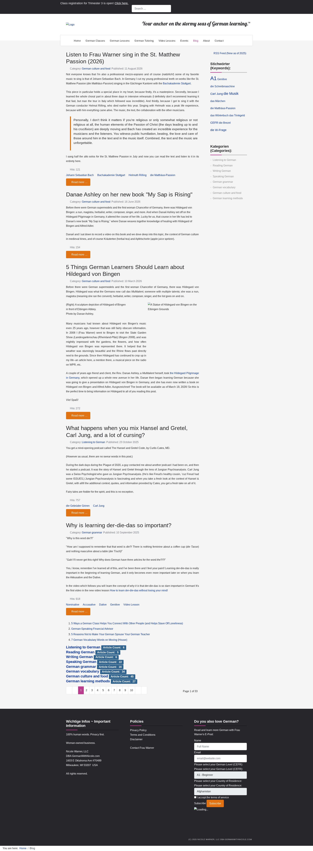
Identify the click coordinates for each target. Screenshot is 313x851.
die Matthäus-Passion (222, 108)
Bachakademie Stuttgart (177, 83)
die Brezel (225, 122)
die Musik (231, 94)
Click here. (121, 3)
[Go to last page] (144, 690)
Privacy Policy (138, 730)
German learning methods (228, 198)
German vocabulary (224, 187)
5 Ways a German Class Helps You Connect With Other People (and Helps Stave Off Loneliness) (127, 623)
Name (197, 740)
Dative (103, 604)
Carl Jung (216, 93)
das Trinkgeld (237, 115)
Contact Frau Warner (142, 747)
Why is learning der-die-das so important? (118, 525)
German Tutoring (144, 40)
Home (77, 40)
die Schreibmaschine (222, 86)
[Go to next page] (138, 690)
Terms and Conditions (142, 734)
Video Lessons (167, 40)
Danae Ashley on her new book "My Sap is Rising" (129, 194)
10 (131, 690)
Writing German (222, 170)
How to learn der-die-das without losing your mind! (139, 590)
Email (197, 752)
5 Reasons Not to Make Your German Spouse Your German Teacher (110, 634)
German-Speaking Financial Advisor (92, 628)
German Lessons (120, 40)
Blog (195, 40)
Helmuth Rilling (138, 175)
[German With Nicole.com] (70, 24)
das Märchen (217, 101)
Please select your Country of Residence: (218, 785)
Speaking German (223, 176)
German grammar (223, 181)
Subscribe (200, 803)
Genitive (222, 79)
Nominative (72, 604)
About (206, 40)
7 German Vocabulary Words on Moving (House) (99, 639)
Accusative (89, 604)
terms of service (220, 797)
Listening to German (224, 160)
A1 (213, 78)
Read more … (79, 182)
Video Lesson (131, 604)
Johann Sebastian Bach (80, 175)
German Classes (95, 40)
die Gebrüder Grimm (77, 505)
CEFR (214, 122)
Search (135, 3)
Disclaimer (136, 739)
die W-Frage (218, 130)
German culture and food (227, 193)
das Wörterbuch (219, 115)
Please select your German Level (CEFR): (218, 769)
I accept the (212, 797)
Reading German (223, 165)
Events (184, 40)
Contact (219, 40)
